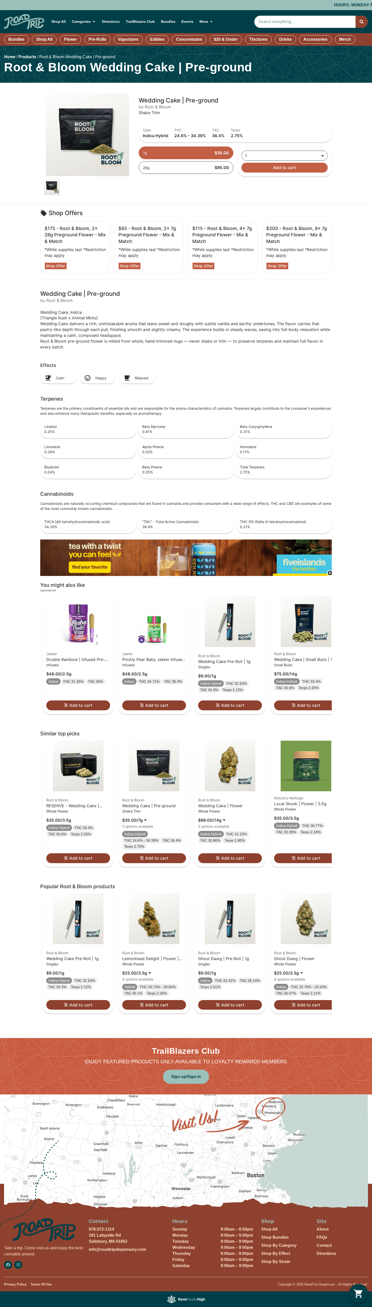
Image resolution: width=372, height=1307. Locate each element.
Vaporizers (128, 39)
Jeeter (51, 654)
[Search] (362, 22)
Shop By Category (279, 1245)
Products (27, 57)
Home (9, 57)
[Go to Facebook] (8, 1265)
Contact (324, 1245)
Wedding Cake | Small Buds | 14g (305, 659)
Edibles (157, 39)
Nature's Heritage (288, 798)
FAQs (322, 1237)
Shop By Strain (275, 1261)
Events (187, 21)
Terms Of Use (41, 1284)
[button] (78, 655)
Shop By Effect (275, 1253)
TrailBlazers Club (140, 21)
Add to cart (284, 167)
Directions (111, 21)
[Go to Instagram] (18, 1265)
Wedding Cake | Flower (220, 805)
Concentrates (189, 39)
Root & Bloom (209, 656)
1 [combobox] (246, 155)
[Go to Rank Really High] (186, 1299)
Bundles (168, 21)
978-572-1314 (101, 1229)
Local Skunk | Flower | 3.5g (300, 803)
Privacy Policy (15, 1284)
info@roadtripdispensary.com (117, 1249)
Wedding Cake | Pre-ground (149, 805)
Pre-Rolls (97, 39)
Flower (70, 39)
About (322, 1229)
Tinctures (258, 39)
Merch (345, 39)
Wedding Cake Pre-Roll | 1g (224, 661)
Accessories (315, 39)
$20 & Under (226, 39)
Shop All (58, 21)
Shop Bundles (275, 1237)
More (203, 21)
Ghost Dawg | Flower (294, 958)
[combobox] (305, 22)
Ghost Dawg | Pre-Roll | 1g (223, 958)
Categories (81, 21)
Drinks (285, 39)
